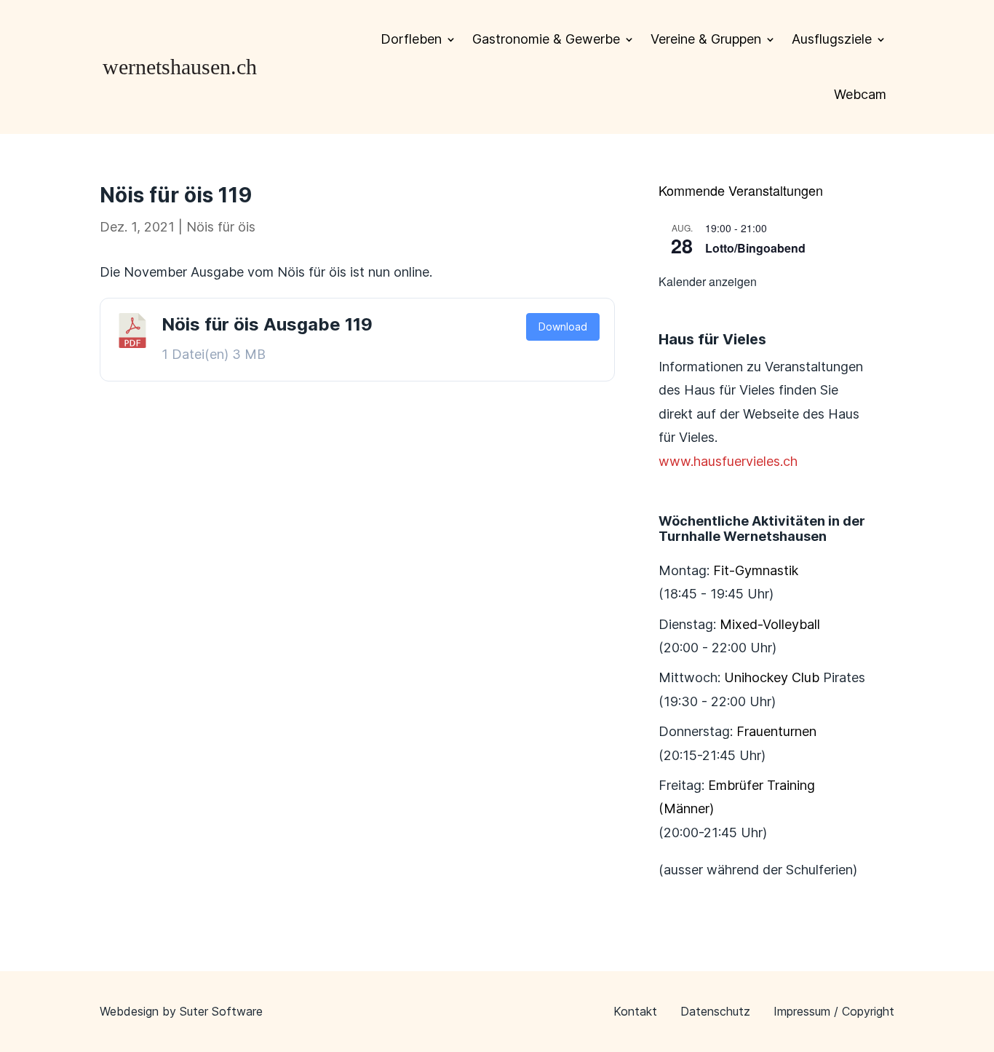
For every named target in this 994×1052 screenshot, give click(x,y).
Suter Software (221, 1011)
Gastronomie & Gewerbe (546, 39)
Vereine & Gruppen (706, 39)
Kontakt (635, 1011)
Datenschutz (715, 1011)
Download (562, 326)
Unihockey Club (771, 677)
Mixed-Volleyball (770, 624)
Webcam (860, 94)
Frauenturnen (776, 731)
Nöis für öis (220, 226)
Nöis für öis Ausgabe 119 (267, 324)
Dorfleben (411, 39)
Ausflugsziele (832, 39)
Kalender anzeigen (708, 281)
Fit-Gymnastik (755, 570)
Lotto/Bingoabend (755, 248)
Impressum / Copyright (834, 1011)
